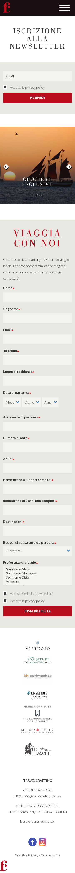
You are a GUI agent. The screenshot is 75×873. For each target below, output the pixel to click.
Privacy (33, 855)
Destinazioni (12, 521)
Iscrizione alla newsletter (37, 821)
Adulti (7, 459)
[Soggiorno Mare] (37, 569)
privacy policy (35, 87)
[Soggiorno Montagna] (37, 573)
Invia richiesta (38, 611)
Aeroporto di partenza (20, 417)
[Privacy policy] (6, 87)
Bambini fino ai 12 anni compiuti (27, 480)
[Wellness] (37, 581)
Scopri (38, 195)
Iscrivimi (37, 98)
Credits (20, 855)
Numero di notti (15, 438)
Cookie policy (50, 855)
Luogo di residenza (17, 371)
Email (7, 330)
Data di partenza (16, 392)
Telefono (10, 351)
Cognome (10, 309)
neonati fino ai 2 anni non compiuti (29, 501)
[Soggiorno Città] (37, 577)
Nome (7, 288)
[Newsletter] (6, 593)
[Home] (6, 7)
